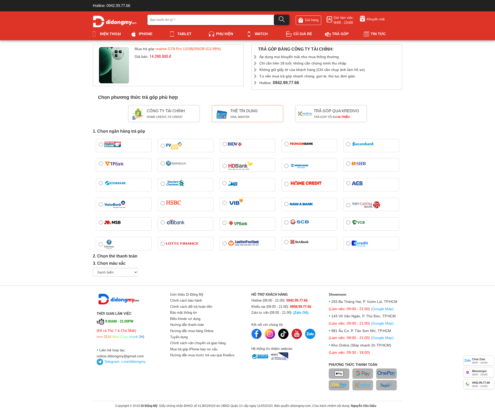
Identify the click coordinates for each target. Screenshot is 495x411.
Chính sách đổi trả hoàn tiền (191, 307)
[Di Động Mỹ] (115, 21)
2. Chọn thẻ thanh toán (115, 256)
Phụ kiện (224, 34)
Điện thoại (110, 34)
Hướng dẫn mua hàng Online (191, 331)
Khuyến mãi (376, 19)
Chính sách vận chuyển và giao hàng (198, 343)
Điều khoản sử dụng (185, 319)
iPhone (145, 34)
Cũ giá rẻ (302, 34)
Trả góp (340, 34)
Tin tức (378, 34)
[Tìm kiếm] (281, 20)
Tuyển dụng (179, 337)
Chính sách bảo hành (186, 300)
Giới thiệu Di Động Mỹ (186, 294)
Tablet (184, 34)
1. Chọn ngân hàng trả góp (119, 131)
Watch (261, 34)
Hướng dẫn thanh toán (187, 325)
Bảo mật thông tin (183, 313)
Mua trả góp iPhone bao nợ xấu (193, 349)
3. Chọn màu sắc (109, 263)
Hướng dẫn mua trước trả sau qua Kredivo (202, 355)
